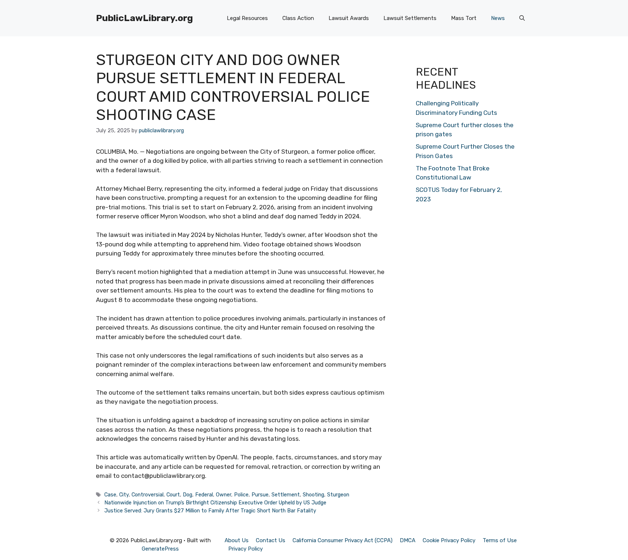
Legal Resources (247, 18)
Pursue (260, 494)
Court (173, 494)
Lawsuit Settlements (409, 18)
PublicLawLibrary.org (144, 18)
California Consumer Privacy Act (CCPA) (342, 540)
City (124, 494)
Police (241, 494)
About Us (237, 540)
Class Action (298, 18)
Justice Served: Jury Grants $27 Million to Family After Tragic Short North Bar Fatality (210, 510)
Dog (187, 494)
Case (110, 494)
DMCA (407, 540)
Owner (223, 494)
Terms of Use (500, 540)
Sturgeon (338, 494)
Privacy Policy (245, 548)
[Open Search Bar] (522, 18)
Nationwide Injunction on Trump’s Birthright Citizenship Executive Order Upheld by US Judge (215, 502)
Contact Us (270, 540)
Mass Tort (463, 18)
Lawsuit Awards (349, 18)
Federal (204, 494)
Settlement (285, 494)
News (498, 18)
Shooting (313, 494)
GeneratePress (160, 548)
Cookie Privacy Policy (449, 540)
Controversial (148, 494)
